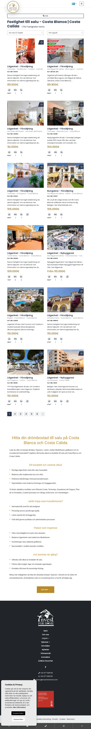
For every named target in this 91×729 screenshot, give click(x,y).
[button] (25, 33)
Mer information (19, 707)
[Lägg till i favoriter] (42, 42)
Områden (45, 646)
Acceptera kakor (18, 713)
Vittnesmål (45, 653)
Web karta (71, 719)
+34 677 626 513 (46, 673)
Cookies (62, 719)
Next (41, 50)
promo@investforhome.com (46, 680)
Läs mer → (45, 590)
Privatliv (55, 719)
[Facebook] (45, 667)
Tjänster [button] (45, 642)
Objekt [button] (45, 638)
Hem (46, 631)
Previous (10, 50)
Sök (46, 16)
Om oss (45, 634)
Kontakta (45, 657)
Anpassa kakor (18, 719)
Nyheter (45, 649)
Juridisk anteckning (43, 719)
